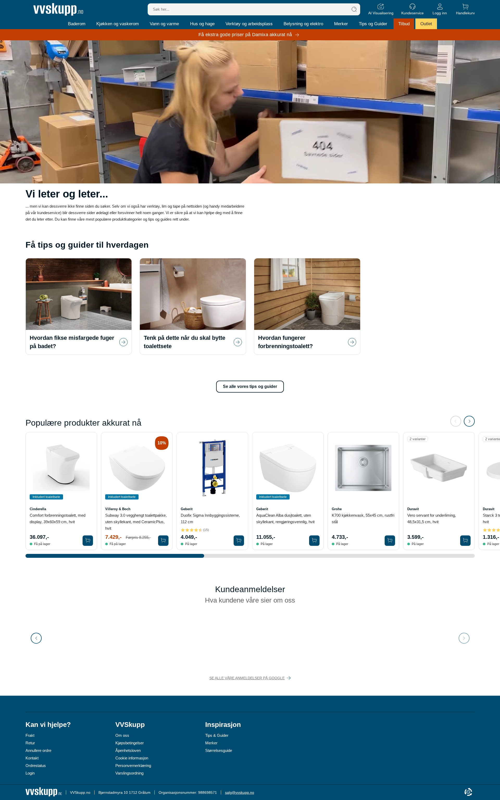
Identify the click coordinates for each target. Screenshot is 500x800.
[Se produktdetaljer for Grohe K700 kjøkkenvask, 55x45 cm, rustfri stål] (363, 467)
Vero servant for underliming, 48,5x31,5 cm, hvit (431, 518)
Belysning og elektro (303, 23)
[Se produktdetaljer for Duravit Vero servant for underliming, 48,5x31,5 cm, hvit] (438, 467)
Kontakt (32, 758)
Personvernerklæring (133, 765)
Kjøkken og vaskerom (117, 23)
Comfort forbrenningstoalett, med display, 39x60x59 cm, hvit (57, 518)
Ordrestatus (36, 765)
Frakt (30, 735)
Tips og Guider (373, 23)
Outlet (426, 23)
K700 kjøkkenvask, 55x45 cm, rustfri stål (363, 518)
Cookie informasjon (131, 758)
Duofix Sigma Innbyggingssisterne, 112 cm (210, 518)
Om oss (122, 735)
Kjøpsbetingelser (129, 743)
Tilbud (404, 23)
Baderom (76, 23)
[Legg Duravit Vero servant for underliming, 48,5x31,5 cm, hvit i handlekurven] (465, 540)
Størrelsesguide (218, 750)
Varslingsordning (129, 773)
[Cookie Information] (468, 792)
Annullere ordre (38, 750)
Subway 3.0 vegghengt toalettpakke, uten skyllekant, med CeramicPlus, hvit (136, 521)
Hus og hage (202, 23)
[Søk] (354, 9)
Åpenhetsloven (128, 750)
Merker (341, 23)
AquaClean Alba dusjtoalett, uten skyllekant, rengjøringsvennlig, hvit (285, 518)
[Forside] (58, 9)
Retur (30, 743)
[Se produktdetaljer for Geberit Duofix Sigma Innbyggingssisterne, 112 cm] (212, 467)
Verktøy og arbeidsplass (249, 23)
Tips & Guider (216, 735)
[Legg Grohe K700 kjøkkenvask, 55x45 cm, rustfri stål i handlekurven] (390, 540)
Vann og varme (164, 23)
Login (30, 773)
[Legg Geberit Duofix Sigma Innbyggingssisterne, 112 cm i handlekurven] (239, 540)
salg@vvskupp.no (239, 792)
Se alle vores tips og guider (250, 386)
